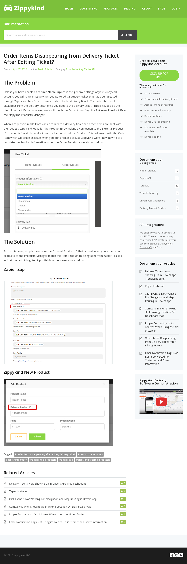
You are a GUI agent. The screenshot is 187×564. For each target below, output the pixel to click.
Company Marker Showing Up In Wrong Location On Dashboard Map (50, 506)
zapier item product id (44, 459)
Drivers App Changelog (152, 200)
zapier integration (17, 459)
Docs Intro (89, 8)
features (168, 104)
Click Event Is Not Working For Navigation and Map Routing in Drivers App (53, 499)
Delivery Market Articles (153, 208)
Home (69, 8)
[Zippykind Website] (24, 10)
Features (111, 8)
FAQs (161, 8)
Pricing (130, 8)
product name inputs (91, 454)
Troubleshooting (74, 69)
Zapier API (89, 69)
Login (176, 8)
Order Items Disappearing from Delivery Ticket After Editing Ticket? (160, 341)
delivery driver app (160, 110)
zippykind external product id (94, 459)
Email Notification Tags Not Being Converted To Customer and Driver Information (58, 522)
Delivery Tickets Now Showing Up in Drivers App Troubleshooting (47, 483)
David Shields (45, 69)
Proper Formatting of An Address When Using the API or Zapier (46, 514)
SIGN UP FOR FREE (159, 75)
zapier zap (67, 459)
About (147, 8)
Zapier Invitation (18, 491)
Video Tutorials (148, 170)
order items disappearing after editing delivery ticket (46, 454)
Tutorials (144, 185)
